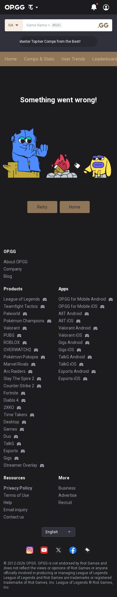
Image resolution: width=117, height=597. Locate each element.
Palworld (12, 313)
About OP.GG (16, 261)
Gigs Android (70, 342)
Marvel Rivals (16, 364)
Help (8, 502)
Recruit (65, 502)
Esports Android (73, 371)
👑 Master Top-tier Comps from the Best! (45, 41)
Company (13, 269)
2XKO (9, 407)
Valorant (12, 328)
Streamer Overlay (20, 465)
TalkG (9, 443)
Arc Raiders (15, 371)
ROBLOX (12, 342)
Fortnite (11, 393)
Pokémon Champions (24, 320)
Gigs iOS (66, 349)
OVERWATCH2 (17, 349)
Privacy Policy (18, 488)
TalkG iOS (67, 364)
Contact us (14, 517)
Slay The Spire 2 (19, 378)
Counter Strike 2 (19, 385)
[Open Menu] (106, 7)
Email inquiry (16, 509)
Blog (8, 276)
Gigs (8, 458)
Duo (7, 436)
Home (74, 207)
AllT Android (70, 313)
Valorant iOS (70, 335)
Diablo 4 (11, 400)
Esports (11, 450)
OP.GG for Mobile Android (82, 299)
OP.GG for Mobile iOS (78, 306)
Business (67, 488)
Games (10, 429)
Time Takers (15, 414)
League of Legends (22, 299)
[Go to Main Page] (15, 7)
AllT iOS (66, 320)
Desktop (11, 421)
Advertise (67, 495)
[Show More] (33, 7)
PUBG (9, 335)
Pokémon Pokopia (21, 356)
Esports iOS (69, 378)
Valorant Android (74, 328)
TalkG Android (71, 356)
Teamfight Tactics (21, 306)
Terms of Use (16, 495)
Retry (42, 207)
